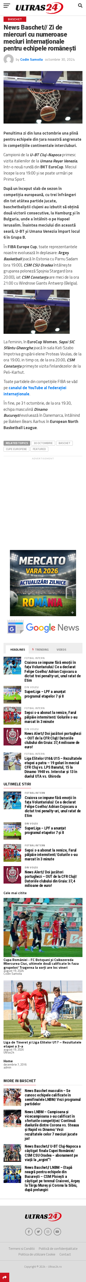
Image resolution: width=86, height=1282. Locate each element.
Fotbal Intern (35, 793)
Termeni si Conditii (21, 1248)
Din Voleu (31, 823)
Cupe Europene (16, 449)
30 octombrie (43, 443)
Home (8, 1061)
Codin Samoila (31, 59)
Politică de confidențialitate (58, 1248)
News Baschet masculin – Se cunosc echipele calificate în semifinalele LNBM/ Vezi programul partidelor (53, 1097)
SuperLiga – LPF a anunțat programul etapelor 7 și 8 (45, 693)
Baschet (64, 443)
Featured (39, 449)
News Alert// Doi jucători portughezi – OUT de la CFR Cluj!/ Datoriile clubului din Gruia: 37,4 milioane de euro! (52, 740)
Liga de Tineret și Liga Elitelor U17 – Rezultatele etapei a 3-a (42, 1044)
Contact (65, 1254)
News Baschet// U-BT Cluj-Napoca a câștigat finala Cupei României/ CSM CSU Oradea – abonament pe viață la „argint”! (53, 1153)
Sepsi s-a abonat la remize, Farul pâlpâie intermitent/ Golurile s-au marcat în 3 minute (50, 717)
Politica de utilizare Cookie (37, 1254)
